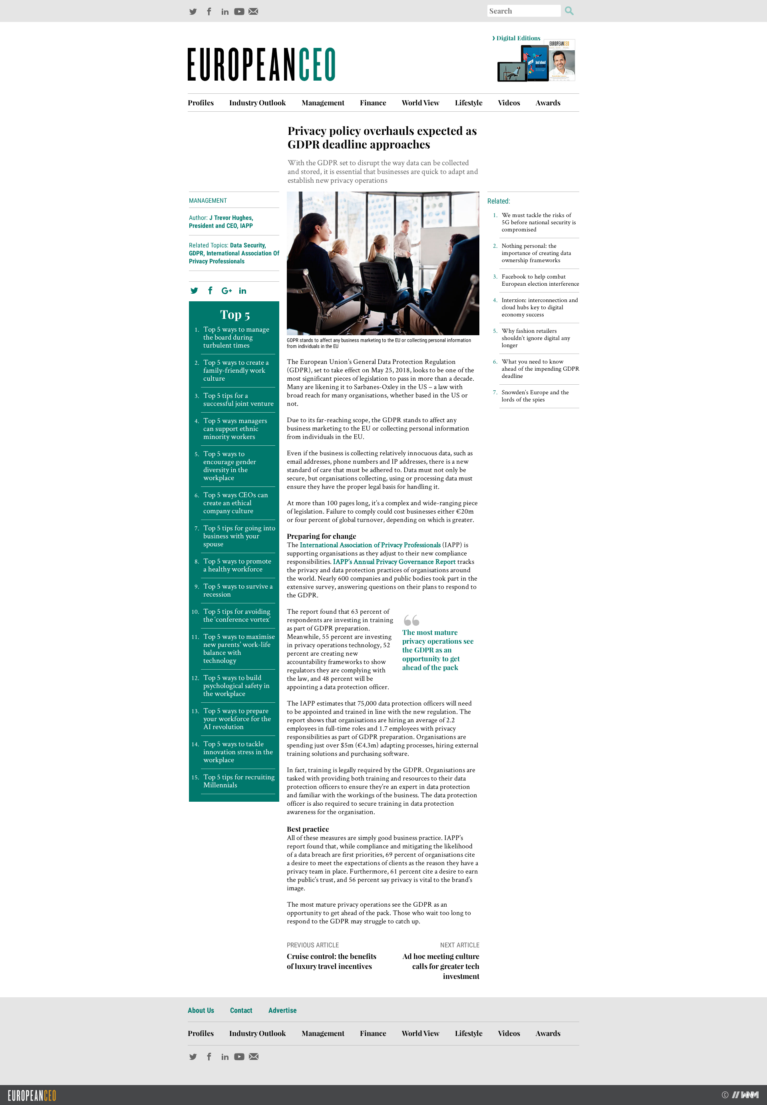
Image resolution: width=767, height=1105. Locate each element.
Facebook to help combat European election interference (540, 280)
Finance (373, 102)
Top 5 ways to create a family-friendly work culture (236, 370)
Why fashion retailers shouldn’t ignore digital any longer (536, 337)
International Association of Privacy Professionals (234, 257)
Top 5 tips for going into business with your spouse (239, 536)
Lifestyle (469, 102)
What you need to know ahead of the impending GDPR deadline (540, 368)
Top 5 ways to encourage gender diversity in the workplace (229, 466)
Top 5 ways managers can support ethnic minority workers (235, 429)
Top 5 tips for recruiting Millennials (239, 781)
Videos (509, 102)
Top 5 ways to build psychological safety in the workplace (236, 686)
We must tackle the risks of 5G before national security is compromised (539, 222)
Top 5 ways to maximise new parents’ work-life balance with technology (239, 648)
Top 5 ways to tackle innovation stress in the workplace (238, 752)
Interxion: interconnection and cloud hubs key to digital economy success (540, 307)
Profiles (201, 102)
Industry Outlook (257, 102)
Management (323, 102)
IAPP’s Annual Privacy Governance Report (394, 561)
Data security (247, 245)
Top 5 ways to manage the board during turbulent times (236, 337)
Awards (548, 102)
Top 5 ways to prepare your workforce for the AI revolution (237, 719)
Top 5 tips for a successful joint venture (238, 399)
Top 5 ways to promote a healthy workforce (237, 565)
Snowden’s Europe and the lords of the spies (535, 395)
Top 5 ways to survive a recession (238, 590)
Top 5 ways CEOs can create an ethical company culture (235, 503)
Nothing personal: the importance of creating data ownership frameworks (536, 252)
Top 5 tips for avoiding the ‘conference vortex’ (236, 615)
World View (420, 102)
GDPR (196, 253)
